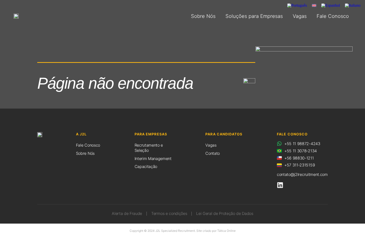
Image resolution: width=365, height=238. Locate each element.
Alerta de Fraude (127, 213)
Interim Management (153, 158)
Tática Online (226, 231)
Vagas (300, 16)
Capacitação (146, 166)
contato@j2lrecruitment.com (302, 174)
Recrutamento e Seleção (149, 148)
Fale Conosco (333, 16)
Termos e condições (169, 213)
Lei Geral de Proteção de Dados (224, 213)
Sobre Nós (203, 16)
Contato (212, 153)
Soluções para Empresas (254, 16)
